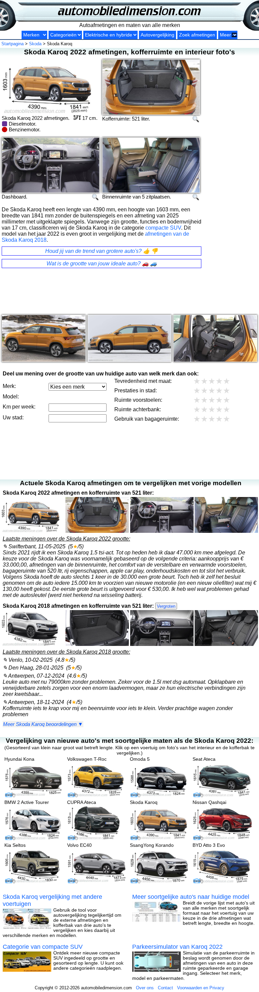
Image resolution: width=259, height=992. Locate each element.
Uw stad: (13, 417)
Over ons (145, 987)
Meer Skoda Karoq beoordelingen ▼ (43, 724)
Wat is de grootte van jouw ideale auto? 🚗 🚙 (102, 263)
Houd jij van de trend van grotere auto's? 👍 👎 (101, 251)
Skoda (35, 43)
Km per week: (19, 407)
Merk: (9, 386)
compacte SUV (163, 228)
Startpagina (12, 43)
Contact (165, 987)
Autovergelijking (157, 34)
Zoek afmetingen (197, 34)
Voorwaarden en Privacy (200, 987)
